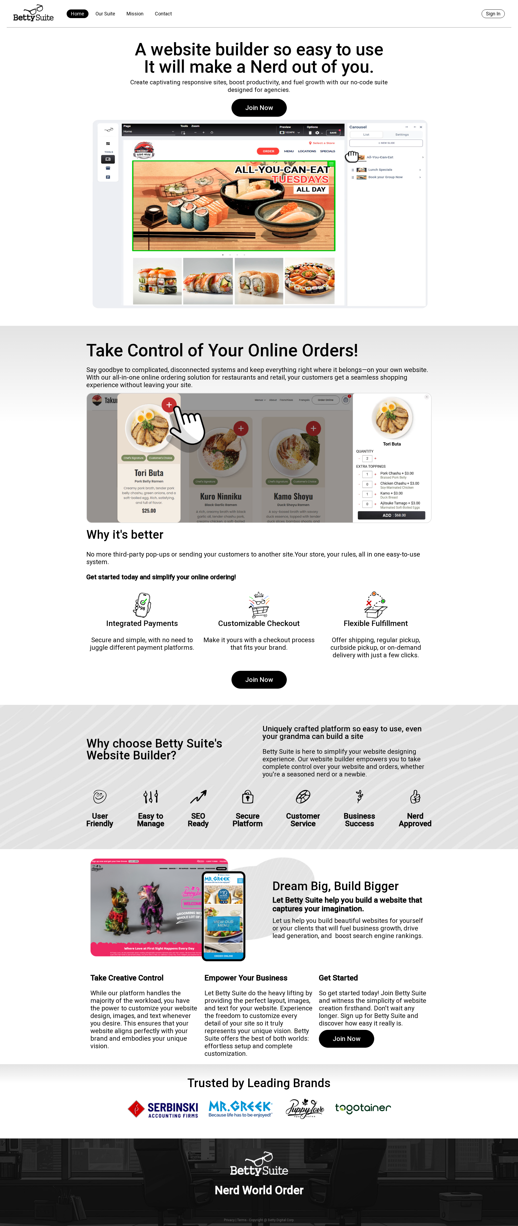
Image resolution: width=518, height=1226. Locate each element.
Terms (242, 1220)
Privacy (229, 1220)
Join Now (259, 108)
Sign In (493, 13)
